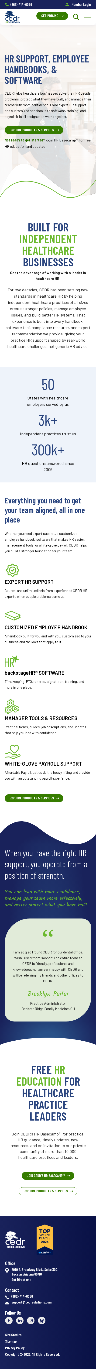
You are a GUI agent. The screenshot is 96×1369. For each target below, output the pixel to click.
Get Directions (21, 1279)
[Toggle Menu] (87, 17)
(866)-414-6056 (21, 4)
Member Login (81, 4)
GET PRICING (49, 15)
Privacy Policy (14, 1347)
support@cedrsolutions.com (31, 1302)
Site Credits (13, 1334)
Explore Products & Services (46, 1191)
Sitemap (11, 1341)
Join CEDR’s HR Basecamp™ (46, 1175)
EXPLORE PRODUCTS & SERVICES (32, 129)
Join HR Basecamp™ (62, 140)
